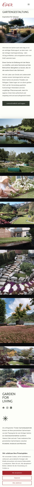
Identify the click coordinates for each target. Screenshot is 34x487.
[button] (28, 4)
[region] (17, 468)
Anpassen (17, 478)
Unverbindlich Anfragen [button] (16, 103)
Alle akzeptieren (17, 473)
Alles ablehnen (17, 483)
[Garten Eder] (8, 4)
